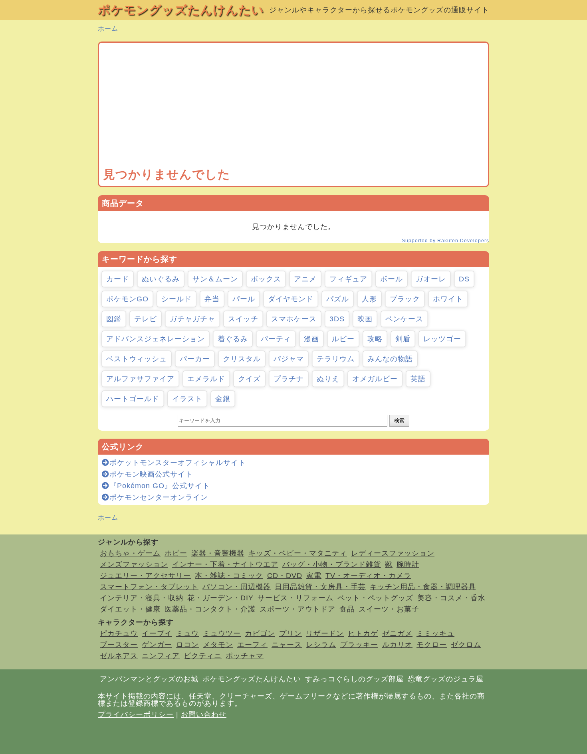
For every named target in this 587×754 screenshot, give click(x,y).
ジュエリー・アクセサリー (145, 576)
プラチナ (289, 379)
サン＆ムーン (215, 279)
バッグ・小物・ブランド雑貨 (331, 564)
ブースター (119, 645)
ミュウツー (222, 633)
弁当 (212, 299)
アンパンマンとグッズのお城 (149, 679)
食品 (347, 609)
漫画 (311, 339)
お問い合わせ (203, 714)
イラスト (187, 399)
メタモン (218, 645)
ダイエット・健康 (130, 609)
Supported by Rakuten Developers (445, 240)
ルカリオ (397, 645)
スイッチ (243, 319)
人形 (369, 299)
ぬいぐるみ (161, 279)
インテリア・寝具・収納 (141, 598)
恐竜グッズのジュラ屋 (446, 679)
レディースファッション (392, 553)
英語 (418, 379)
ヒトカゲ (363, 633)
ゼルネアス (119, 656)
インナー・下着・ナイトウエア (225, 564)
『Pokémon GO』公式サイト (159, 486)
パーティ (276, 339)
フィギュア (348, 279)
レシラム (321, 645)
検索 (399, 421)
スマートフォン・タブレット (149, 587)
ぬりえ (328, 379)
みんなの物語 (390, 359)
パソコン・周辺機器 (236, 587)
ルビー (343, 339)
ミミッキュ (435, 633)
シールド (176, 299)
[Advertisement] (293, 106)
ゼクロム (466, 645)
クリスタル (242, 359)
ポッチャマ (245, 656)
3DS (337, 319)
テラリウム (336, 359)
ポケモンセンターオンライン (158, 497)
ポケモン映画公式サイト (151, 474)
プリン (290, 633)
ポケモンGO (127, 299)
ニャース (287, 645)
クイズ (249, 379)
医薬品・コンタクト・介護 (210, 609)
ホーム (108, 28)
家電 (313, 576)
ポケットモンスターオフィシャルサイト (177, 463)
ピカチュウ (119, 633)
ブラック (405, 299)
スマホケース (294, 319)
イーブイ (157, 633)
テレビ (145, 319)
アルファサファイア (140, 379)
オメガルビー (375, 379)
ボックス (266, 279)
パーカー (195, 359)
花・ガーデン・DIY (220, 598)
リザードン (325, 633)
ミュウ (187, 633)
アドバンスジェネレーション (155, 339)
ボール (391, 279)
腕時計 (408, 564)
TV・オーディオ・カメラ (368, 576)
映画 (365, 319)
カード (117, 279)
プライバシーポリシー (136, 714)
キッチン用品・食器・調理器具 (423, 587)
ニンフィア (161, 656)
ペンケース (404, 319)
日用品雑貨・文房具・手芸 (320, 587)
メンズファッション (134, 564)
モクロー (431, 645)
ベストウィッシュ (136, 359)
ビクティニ (203, 656)
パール (243, 299)
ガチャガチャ (192, 319)
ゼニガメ (397, 633)
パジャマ (289, 359)
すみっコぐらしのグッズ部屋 (354, 679)
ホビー (176, 553)
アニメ (305, 279)
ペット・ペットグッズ (375, 598)
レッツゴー (442, 339)
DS (464, 279)
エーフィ (252, 645)
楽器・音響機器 (217, 553)
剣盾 (403, 339)
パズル (337, 299)
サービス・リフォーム (295, 598)
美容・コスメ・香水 (451, 598)
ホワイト (448, 299)
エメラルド (206, 379)
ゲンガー (157, 645)
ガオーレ (431, 279)
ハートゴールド (132, 399)
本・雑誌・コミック (229, 576)
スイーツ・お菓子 (389, 609)
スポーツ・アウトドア (297, 609)
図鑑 (113, 319)
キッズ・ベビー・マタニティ (297, 553)
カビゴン (260, 633)
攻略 (375, 339)
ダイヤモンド (290, 299)
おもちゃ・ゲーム (130, 553)
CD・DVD (284, 576)
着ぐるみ (233, 339)
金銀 (222, 399)
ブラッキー (359, 645)
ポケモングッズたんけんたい (181, 9)
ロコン (187, 645)
